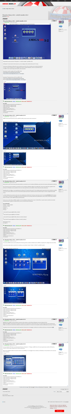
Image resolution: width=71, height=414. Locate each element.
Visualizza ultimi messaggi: (24, 387)
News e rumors (11, 8)
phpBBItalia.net (35, 406)
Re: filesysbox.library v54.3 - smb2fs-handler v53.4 (14, 115)
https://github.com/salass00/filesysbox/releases (15, 78)
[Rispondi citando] (54, 20)
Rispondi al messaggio (4, 18)
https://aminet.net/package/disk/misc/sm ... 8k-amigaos (13, 73)
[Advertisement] (35, 11)
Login (51, 0)
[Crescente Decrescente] (47, 387)
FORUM (11, 0)
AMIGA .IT (9, 4)
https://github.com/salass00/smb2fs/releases (11, 72)
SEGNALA (17, 0)
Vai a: (55, 391)
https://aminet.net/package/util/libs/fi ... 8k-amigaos (16, 79)
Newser (8, 16)
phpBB (32, 405)
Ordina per (37, 387)
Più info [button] (55, 408)
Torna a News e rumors (6, 391)
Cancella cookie (52, 401)
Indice (4, 8)
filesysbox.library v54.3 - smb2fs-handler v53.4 (15, 15)
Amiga (7, 8)
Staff (48, 401)
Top (67, 113)
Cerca (65, 0)
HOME (5, 0)
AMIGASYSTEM (7, 22)
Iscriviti (58, 0)
